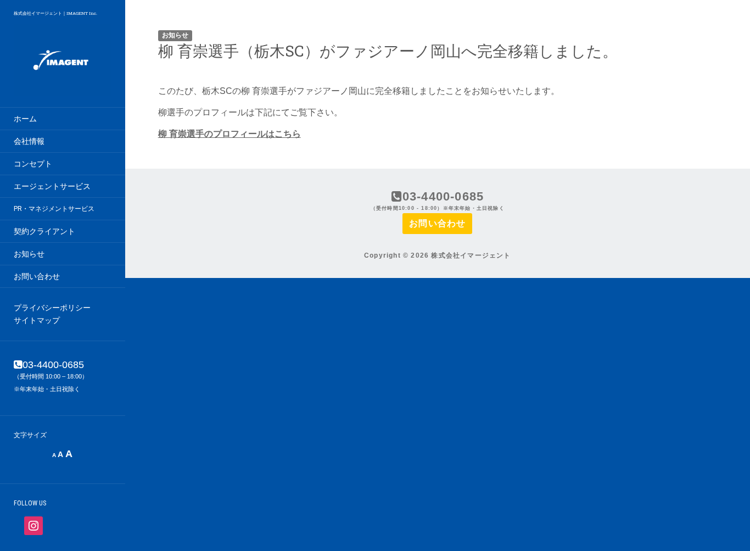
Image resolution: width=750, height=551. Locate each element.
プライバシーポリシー (52, 307)
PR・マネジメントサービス (54, 209)
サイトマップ (37, 320)
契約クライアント (44, 231)
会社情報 (29, 141)
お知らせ (29, 253)
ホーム (25, 118)
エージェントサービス (52, 186)
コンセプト (33, 163)
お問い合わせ (37, 276)
